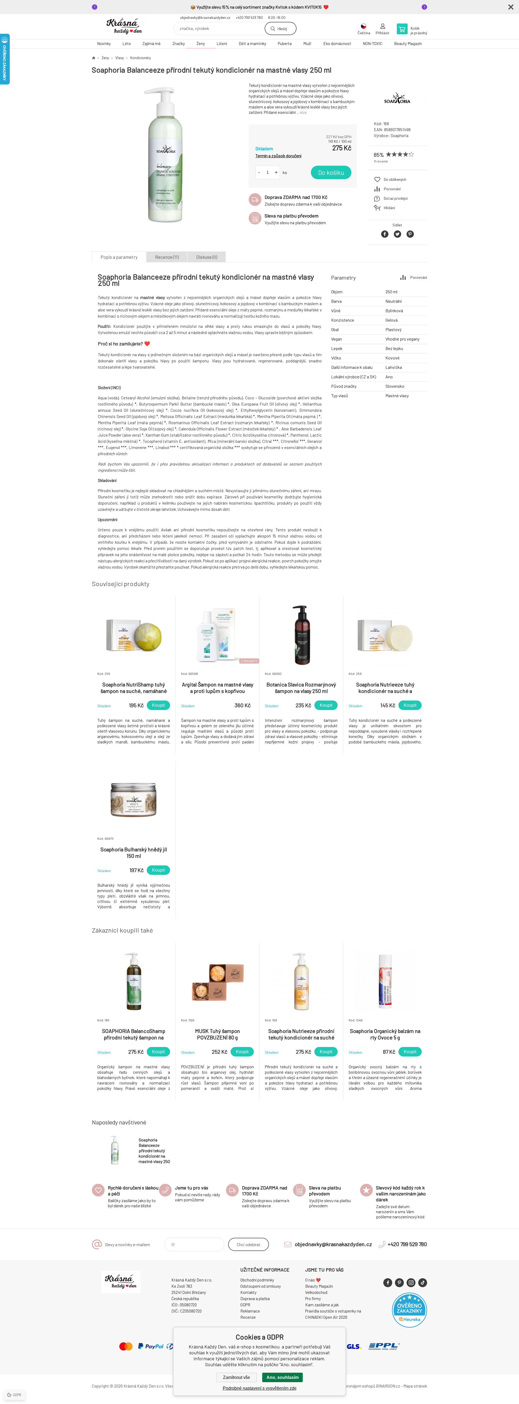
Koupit (158, 705)
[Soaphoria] (397, 111)
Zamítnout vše (236, 1377)
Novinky (104, 43)
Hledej (282, 28)
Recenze (248, 1317)
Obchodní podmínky (257, 1279)
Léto (126, 43)
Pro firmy (313, 1298)
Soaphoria (399, 135)
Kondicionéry (140, 58)
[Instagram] (411, 1282)
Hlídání (389, 207)
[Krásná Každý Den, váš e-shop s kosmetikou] (93, 57)
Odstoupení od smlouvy (260, 1286)
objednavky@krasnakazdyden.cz (205, 17)
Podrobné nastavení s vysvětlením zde (260, 1388)
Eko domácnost (337, 43)
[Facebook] (387, 1282)
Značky (178, 43)
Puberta (285, 43)
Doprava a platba (255, 1298)
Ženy (201, 43)
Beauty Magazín (408, 43)
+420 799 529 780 (249, 17)
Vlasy (119, 58)
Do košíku (331, 172)
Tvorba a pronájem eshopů (352, 1385)
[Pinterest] (399, 1282)
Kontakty (248, 1292)
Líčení (222, 43)
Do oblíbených (395, 179)
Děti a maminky (252, 43)
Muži (307, 43)
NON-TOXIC (372, 43)
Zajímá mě (151, 43)
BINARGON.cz (388, 1385)
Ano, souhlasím (283, 1377)
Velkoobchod (316, 1292)
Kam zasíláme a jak (322, 1304)
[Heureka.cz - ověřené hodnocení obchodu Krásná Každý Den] (409, 1326)
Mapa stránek (415, 1385)
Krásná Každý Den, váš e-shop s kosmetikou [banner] (124, 26)
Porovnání (392, 188)
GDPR (245, 1304)
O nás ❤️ (313, 1279)
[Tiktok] (422, 1282)
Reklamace (250, 1310)
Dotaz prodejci (396, 198)
